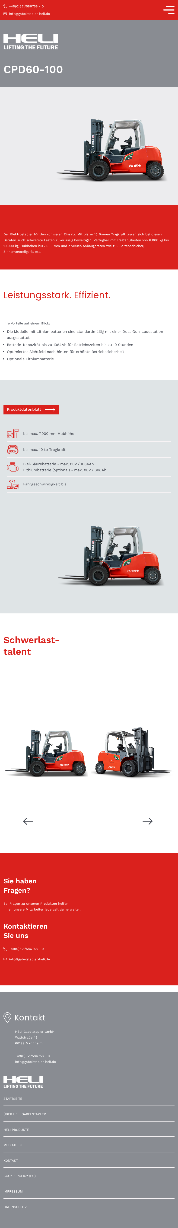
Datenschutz (15, 1207)
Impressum (13, 1191)
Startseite (12, 1098)
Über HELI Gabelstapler (24, 1114)
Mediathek (12, 1145)
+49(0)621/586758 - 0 (32, 1056)
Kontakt (10, 1160)
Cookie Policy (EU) (19, 1176)
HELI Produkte (16, 1130)
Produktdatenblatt (24, 409)
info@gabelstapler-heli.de (35, 1062)
